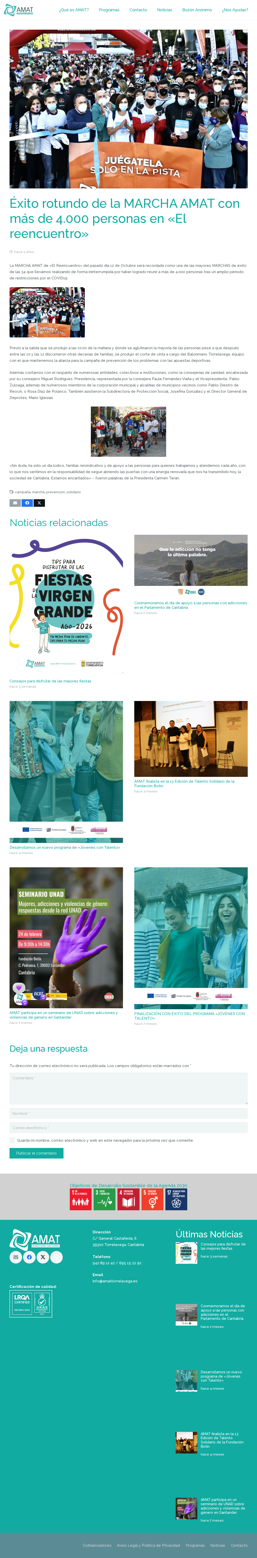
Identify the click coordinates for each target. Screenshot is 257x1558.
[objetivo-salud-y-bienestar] (104, 1199)
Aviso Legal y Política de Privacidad (148, 1545)
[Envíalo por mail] (15, 503)
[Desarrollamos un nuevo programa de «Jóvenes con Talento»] (66, 772)
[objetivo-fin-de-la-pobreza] (81, 1199)
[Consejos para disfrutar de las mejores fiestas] (66, 606)
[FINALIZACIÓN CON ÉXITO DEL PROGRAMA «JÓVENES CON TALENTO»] (191, 938)
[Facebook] (29, 1257)
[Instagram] (56, 1257)
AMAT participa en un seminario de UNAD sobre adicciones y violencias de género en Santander (64, 1015)
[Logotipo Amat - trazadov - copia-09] (18, 10)
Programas (195, 1545)
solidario (74, 492)
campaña (23, 492)
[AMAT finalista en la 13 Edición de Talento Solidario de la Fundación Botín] (191, 739)
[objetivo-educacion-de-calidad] (128, 1199)
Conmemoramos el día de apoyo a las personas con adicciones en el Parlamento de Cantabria (223, 1312)
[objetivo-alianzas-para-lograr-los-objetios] (176, 1199)
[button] (91, 10)
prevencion (55, 492)
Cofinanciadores (97, 1545)
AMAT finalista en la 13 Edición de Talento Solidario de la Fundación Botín (222, 1440)
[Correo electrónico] (16, 1257)
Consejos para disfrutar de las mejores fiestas (50, 681)
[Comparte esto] (27, 503)
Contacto (239, 1545)
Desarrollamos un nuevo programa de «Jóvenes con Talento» (65, 847)
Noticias (217, 1545)
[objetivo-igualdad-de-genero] (152, 1199)
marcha (38, 492)
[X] (43, 1257)
